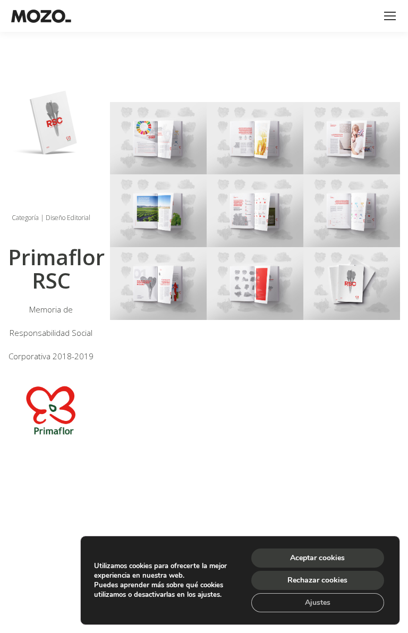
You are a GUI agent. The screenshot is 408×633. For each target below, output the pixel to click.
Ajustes (317, 602)
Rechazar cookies (317, 580)
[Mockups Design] (158, 138)
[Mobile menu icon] (389, 16)
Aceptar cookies (317, 558)
